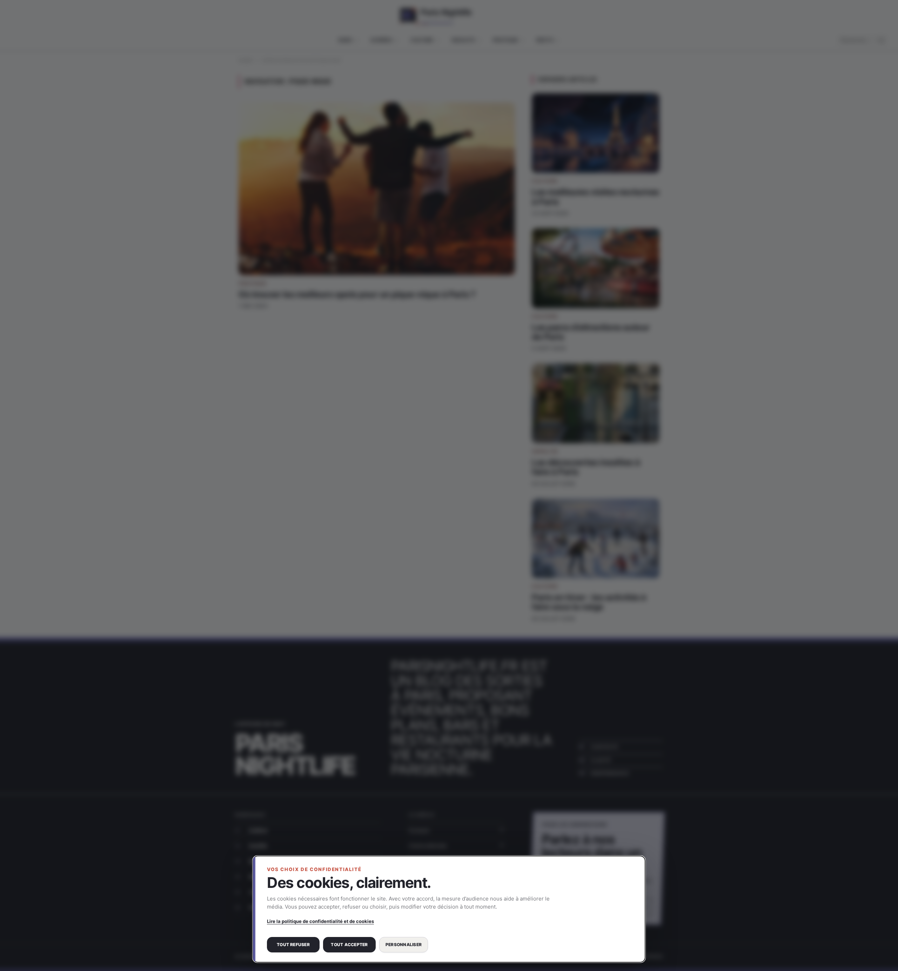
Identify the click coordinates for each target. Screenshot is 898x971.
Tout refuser (293, 944)
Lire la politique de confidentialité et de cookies (320, 921)
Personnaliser (404, 944)
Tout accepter (349, 944)
